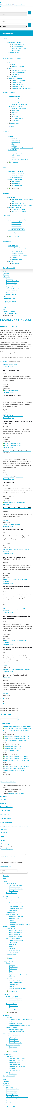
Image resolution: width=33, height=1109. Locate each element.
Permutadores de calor (18, 228)
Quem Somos (9, 279)
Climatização (6, 215)
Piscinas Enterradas (13, 52)
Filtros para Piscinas (15, 179)
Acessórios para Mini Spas (19, 80)
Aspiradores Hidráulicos (18, 101)
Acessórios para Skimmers (19, 108)
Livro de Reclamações (12, 291)
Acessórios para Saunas (18, 66)
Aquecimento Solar (17, 222)
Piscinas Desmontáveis (18, 44)
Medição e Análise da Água (19, 211)
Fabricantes (6, 273)
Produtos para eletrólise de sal (20, 160)
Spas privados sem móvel (18, 72)
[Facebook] (32, 1)
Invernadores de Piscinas (18, 152)
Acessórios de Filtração (18, 176)
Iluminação (14, 257)
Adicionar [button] (5, 386)
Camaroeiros (15, 112)
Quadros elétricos (16, 183)
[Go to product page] (18, 365)
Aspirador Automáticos (18, 99)
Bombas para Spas (16, 82)
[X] (29, 1)
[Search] (29, 12)
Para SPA (14, 158)
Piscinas (5, 38)
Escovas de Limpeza (17, 118)
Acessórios (14, 138)
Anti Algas (14, 146)
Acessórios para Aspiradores (19, 104)
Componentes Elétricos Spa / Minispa (22, 88)
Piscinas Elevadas (14, 42)
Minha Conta (9, 293)
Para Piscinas (13, 246)
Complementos (16, 140)
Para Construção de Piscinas (19, 256)
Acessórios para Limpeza (16, 106)
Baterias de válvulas (17, 177)
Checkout (2, 840)
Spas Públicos (15, 74)
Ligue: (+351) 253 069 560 (8, 302)
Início (4, 271)
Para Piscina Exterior (17, 254)
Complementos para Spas (18, 86)
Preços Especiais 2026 (9, 268)
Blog (4, 296)
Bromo (10, 136)
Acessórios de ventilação (17, 220)
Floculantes (12, 150)
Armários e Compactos (18, 174)
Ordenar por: (4, 361)
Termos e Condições (11, 285)
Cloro (13, 144)
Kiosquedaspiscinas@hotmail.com (17, 793)
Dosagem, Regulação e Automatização (22, 205)
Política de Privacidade (12, 281)
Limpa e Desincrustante (18, 154)
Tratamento (6, 193)
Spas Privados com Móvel (19, 70)
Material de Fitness (17, 259)
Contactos (6, 275)
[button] (0, 3)
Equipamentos (7, 241)
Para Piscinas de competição (19, 248)
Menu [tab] (4, 878)
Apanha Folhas (15, 110)
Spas (10, 68)
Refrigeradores (16, 232)
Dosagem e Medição (14, 207)
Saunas (11, 62)
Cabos (13, 114)
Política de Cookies (11, 283)
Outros (11, 261)
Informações (6, 277)
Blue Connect (15, 263)
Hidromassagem (12, 76)
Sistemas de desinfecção (18, 209)
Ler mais (5, 520)
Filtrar (19, 719)
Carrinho (2, 836)
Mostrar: (3, 698)
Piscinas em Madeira (17, 46)
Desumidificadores (16, 226)
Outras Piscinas (16, 50)
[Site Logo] (12, 5)
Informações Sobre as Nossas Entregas (17, 289)
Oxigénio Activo (16, 156)
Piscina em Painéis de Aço (19, 48)
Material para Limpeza (9, 92)
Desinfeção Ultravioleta (18, 203)
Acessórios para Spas (15, 78)
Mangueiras (15, 116)
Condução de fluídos (17, 252)
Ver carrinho (3, 866)
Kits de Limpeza (16, 120)
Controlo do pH (16, 142)
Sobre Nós (3, 799)
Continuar (10, 866)
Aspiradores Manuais (17, 103)
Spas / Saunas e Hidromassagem (12, 58)
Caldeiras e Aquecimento (16, 230)
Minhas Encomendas (11, 294)
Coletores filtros (16, 181)
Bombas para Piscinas (15, 172)
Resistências (15, 234)
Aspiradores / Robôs (15, 97)
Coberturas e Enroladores (18, 250)
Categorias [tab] (6, 876)
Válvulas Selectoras (17, 185)
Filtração (5, 167)
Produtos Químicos (8, 132)
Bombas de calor (16, 224)
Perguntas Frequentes (12, 287)
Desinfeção (12, 197)
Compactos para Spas (17, 84)
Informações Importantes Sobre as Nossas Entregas (14, 826)
